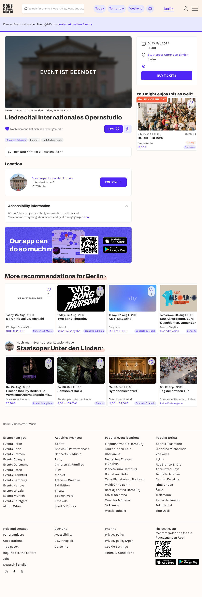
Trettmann (163, 495)
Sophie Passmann (169, 444)
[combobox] (53, 8)
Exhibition (62, 485)
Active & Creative (67, 480)
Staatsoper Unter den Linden (168, 54)
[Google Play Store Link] (188, 562)
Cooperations (12, 541)
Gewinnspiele (64, 541)
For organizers (13, 534)
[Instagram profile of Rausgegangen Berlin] (6, 572)
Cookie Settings (116, 546)
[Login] (186, 8)
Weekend (136, 8)
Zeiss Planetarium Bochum (124, 479)
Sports (59, 444)
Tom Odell (163, 511)
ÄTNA (159, 490)
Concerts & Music (16, 140)
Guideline (61, 546)
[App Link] (163, 549)
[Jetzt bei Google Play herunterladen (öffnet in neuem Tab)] (115, 249)
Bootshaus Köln (116, 474)
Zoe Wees (162, 454)
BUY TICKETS (166, 75)
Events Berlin (12, 444)
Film (58, 470)
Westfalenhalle (115, 511)
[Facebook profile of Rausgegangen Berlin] (14, 572)
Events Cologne (14, 459)
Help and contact (15, 528)
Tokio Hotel (164, 505)
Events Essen (12, 470)
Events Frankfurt (15, 475)
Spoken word (64, 496)
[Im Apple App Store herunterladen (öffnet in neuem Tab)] (115, 240)
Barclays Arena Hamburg (122, 490)
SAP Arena (112, 505)
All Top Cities (12, 506)
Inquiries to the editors (19, 553)
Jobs (6, 558)
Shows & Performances (72, 449)
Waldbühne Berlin (117, 484)
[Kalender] (150, 9)
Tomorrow (116, 8)
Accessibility (63, 534)
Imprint (110, 528)
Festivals (61, 501)
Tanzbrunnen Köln (118, 449)
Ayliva (160, 459)
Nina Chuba (164, 484)
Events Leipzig (13, 490)
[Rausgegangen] (8, 8)
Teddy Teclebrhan (168, 474)
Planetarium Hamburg (121, 469)
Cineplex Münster (117, 500)
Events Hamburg (15, 480)
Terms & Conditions (119, 553)
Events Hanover (14, 485)
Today (99, 8)
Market (60, 475)
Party (58, 459)
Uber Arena (113, 454)
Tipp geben (11, 546)
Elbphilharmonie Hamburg (124, 444)
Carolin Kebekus (167, 479)
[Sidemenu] (195, 9)
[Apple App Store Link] (165, 562)
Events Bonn (12, 449)
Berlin (6, 424)
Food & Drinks (65, 506)
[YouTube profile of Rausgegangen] (22, 572)
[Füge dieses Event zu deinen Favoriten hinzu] (151, 361)
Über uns (60, 528)
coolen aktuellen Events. (75, 24)
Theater (60, 490)
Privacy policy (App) (119, 541)
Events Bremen (14, 454)
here (87, 217)
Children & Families (69, 464)
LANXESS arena (116, 495)
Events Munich (14, 496)
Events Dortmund (16, 464)
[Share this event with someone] (128, 129)
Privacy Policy (114, 534)
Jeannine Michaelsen (171, 449)
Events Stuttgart (15, 501)
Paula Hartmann (168, 500)
